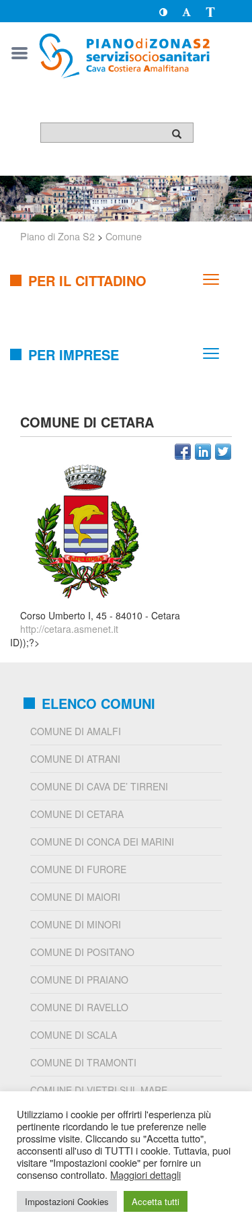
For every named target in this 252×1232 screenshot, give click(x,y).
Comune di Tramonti (83, 1062)
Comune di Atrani (75, 758)
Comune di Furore (78, 869)
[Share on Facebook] (183, 452)
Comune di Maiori (75, 896)
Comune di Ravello (79, 1007)
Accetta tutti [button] (155, 1201)
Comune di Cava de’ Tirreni (99, 786)
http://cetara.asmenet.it (69, 629)
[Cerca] (176, 133)
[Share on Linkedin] (203, 452)
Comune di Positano (82, 952)
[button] (163, 11)
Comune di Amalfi (75, 731)
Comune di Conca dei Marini (102, 841)
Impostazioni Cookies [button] (67, 1201)
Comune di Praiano (79, 979)
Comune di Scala (73, 1034)
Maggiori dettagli (145, 1175)
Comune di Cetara (77, 814)
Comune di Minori (75, 924)
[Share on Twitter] (223, 452)
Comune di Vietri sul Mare (98, 1090)
